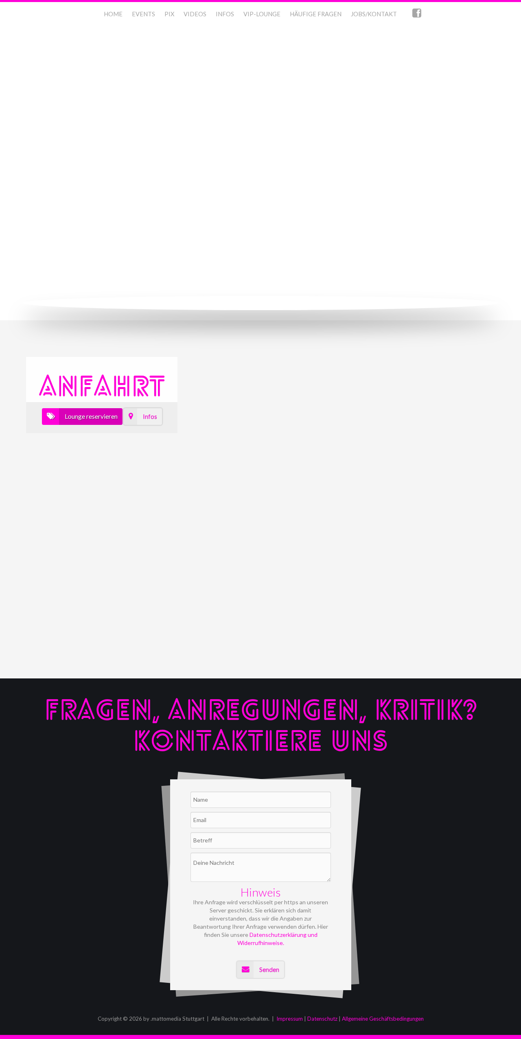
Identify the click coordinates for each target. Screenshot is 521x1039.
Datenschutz (322, 1018)
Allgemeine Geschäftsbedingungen (383, 1018)
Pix (169, 14)
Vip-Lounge (261, 14)
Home (113, 14)
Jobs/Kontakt (374, 14)
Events (143, 14)
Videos (195, 14)
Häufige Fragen (315, 14)
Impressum (289, 1018)
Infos (225, 14)
